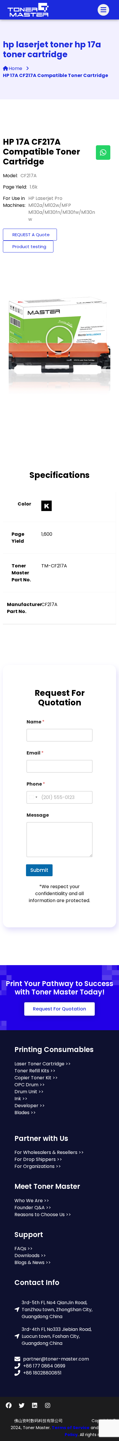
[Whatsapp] (103, 152)
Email (35, 753)
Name (35, 722)
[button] (59, 1009)
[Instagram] (47, 1405)
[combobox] (33, 797)
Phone (36, 784)
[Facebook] (8, 1405)
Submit (39, 870)
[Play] (59, 339)
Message (38, 815)
